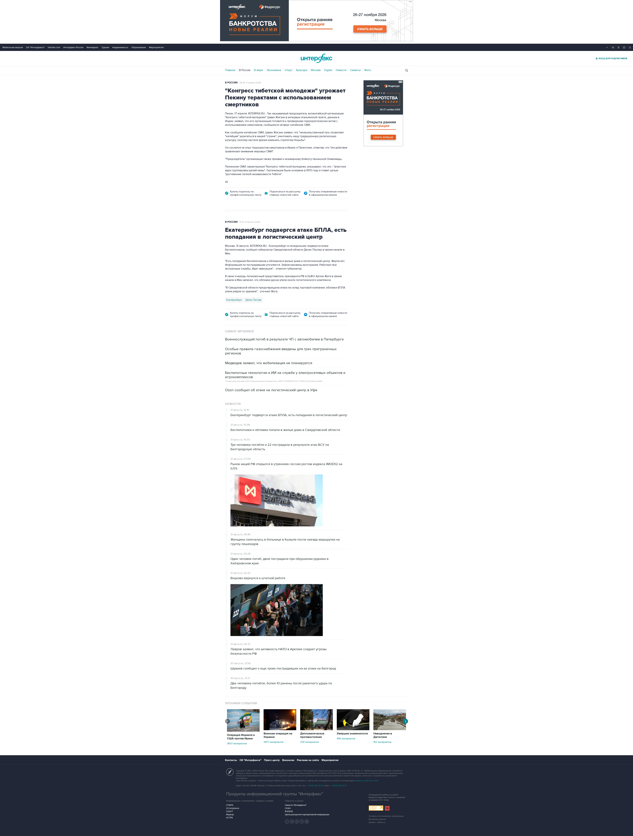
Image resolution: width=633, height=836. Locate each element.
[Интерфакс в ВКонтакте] (297, 821)
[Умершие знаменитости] (353, 729)
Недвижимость (120, 47)
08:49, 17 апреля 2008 (250, 82)
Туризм (105, 47)
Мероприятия (156, 47)
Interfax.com (54, 47)
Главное (230, 70)
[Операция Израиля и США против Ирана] (243, 730)
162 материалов (382, 742)
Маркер (230, 814)
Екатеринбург (234, 299)
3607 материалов (237, 743)
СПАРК (229, 805)
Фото (367, 70)
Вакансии (288, 760)
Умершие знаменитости (352, 733)
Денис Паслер (253, 299)
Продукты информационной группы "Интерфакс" (274, 794)
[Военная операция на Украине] (280, 729)
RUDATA (289, 811)
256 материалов (309, 742)
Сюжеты (355, 70)
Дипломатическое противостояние (312, 735)
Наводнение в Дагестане (382, 735)
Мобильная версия (12, 47)
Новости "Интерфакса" (295, 805)
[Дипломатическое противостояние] (316, 729)
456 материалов (346, 738)
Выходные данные (377, 819)
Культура (301, 70)
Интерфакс (316, 58)
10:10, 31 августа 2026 (249, 222)
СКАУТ (229, 811)
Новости (341, 70)
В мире (258, 70)
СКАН (288, 808)
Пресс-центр (272, 760)
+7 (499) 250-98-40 (315, 785)
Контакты (231, 760)
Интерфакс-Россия (73, 47)
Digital (328, 70)
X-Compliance (232, 808)
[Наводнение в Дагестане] (389, 729)
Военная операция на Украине (278, 735)
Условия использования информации (386, 816)
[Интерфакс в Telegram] (292, 821)
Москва (316, 70)
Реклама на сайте (308, 760)
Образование (138, 47)
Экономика (274, 70)
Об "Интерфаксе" (35, 47)
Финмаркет (92, 47)
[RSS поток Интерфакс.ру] (302, 821)
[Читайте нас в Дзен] (287, 821)
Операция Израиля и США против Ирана (241, 736)
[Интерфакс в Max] (307, 821)
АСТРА (229, 817)
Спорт (288, 70)
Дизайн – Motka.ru (377, 822)
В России (244, 70)
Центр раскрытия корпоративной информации (307, 814)
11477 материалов (273, 742)
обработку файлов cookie (366, 780)
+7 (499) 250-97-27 (338, 785)
